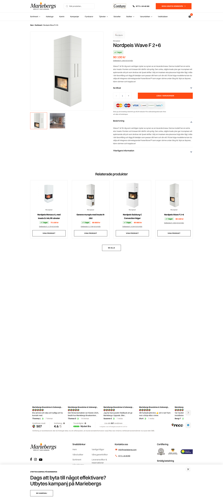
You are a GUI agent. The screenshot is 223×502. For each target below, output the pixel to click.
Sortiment (34, 16)
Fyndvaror (89, 16)
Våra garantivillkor (100, 454)
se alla (111, 248)
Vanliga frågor (98, 449)
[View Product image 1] (38, 120)
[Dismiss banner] (188, 469)
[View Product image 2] (57, 120)
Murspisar (116, 41)
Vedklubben (163, 16)
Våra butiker (78, 454)
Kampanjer (74, 16)
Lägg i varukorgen (165, 96)
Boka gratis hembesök (172, 6)
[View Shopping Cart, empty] (190, 16)
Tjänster (102, 16)
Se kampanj (41, 493)
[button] (143, 6)
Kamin (61, 16)
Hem (32, 25)
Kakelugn (49, 16)
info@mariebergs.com (127, 449)
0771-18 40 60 (124, 456)
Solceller (117, 16)
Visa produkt (49, 233)
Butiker (129, 16)
